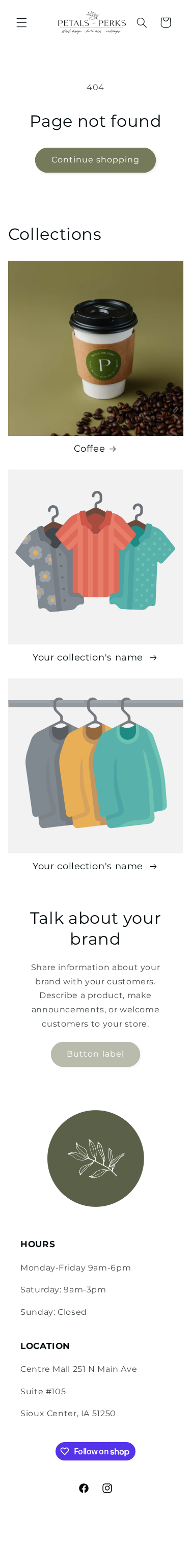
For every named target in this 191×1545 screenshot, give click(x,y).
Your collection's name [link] (89, 657)
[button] (21, 22)
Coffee (89, 448)
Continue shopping (95, 159)
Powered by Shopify (134, 1539)
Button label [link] (95, 1054)
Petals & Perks (74, 1539)
